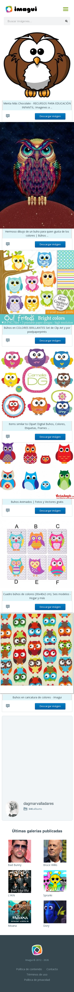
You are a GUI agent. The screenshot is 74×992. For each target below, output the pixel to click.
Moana (12, 925)
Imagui (29, 960)
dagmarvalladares (39, 803)
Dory (46, 925)
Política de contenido (29, 969)
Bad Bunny (14, 865)
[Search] (66, 21)
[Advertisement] (37, 762)
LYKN (11, 895)
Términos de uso (37, 974)
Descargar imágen (50, 116)
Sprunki (47, 895)
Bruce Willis (50, 865)
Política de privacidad (37, 980)
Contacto (52, 969)
